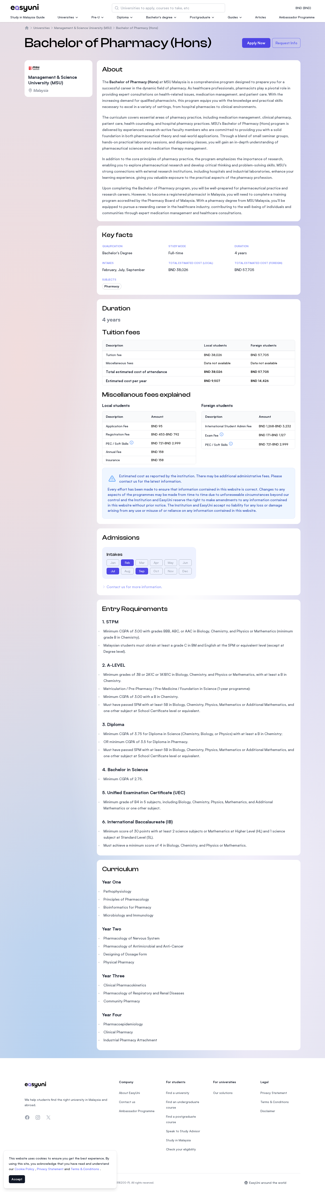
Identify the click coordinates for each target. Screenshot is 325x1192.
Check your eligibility (181, 1149)
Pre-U (96, 17)
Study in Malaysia (178, 1140)
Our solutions (223, 1093)
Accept (16, 1179)
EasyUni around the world (267, 1182)
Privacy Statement (50, 1169)
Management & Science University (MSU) (83, 28)
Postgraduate (200, 17)
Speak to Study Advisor (183, 1131)
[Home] (27, 28)
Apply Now (256, 43)
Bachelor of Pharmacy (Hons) (137, 28)
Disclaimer (267, 1111)
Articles (260, 17)
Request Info (286, 43)
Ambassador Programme (297, 17)
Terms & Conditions (85, 1169)
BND (303, 8)
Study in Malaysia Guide (27, 17)
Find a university (177, 1093)
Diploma (123, 17)
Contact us (127, 1102)
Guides (233, 17)
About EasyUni (129, 1093)
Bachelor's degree (159, 17)
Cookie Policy (25, 1169)
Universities (66, 17)
